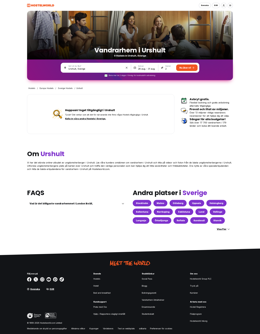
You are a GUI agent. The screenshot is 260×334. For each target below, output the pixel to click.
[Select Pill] (223, 5)
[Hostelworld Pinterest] (55, 279)
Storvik (217, 220)
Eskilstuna (184, 211)
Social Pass (147, 279)
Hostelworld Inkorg (198, 321)
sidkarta (142, 328)
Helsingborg (216, 203)
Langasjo (141, 220)
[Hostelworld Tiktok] (62, 279)
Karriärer (194, 293)
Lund (201, 211)
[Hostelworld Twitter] (36, 279)
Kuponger (94, 328)
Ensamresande (148, 307)
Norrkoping (163, 211)
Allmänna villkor (78, 328)
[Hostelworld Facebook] (29, 279)
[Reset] (126, 67)
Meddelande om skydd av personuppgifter (47, 328)
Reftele (181, 220)
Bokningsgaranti (149, 293)
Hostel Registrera (198, 307)
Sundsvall (199, 220)
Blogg (144, 286)
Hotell (96, 286)
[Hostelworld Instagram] (42, 279)
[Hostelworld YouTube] (49, 279)
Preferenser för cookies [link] (161, 328)
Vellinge (217, 211)
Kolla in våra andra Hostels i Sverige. (85, 118)
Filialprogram (196, 314)
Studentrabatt (148, 314)
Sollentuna (142, 211)
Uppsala (196, 203)
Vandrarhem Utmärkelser (153, 300)
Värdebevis (108, 328)
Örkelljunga (161, 220)
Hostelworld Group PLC (200, 279)
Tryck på (194, 286)
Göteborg (178, 203)
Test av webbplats (126, 328)
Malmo (160, 203)
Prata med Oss (100, 307)
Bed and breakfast (102, 293)
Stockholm (142, 203)
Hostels (96, 279)
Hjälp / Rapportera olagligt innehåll (109, 314)
